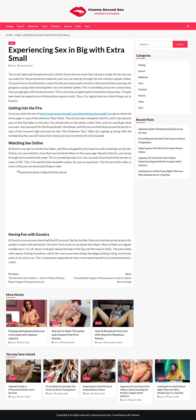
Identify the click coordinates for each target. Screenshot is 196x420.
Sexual (67, 26)
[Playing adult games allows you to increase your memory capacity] (26, 313)
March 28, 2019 (26, 65)
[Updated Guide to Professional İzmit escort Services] (23, 371)
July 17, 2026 (24, 397)
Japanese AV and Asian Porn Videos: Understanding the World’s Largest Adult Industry (159, 161)
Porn (44, 26)
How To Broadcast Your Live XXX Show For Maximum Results (111, 334)
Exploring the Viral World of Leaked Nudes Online (160, 150)
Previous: (36, 277)
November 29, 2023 (114, 342)
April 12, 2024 (68, 342)
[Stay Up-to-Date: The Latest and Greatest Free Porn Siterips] (69, 313)
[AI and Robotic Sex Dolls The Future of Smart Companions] (60, 371)
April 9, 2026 (136, 400)
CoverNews (118, 414)
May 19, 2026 (99, 393)
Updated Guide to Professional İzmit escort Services (160, 131)
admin (13, 65)
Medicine (33, 26)
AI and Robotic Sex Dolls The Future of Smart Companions (161, 140)
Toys (87, 26)
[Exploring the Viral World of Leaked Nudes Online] (98, 371)
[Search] (188, 26)
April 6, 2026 (173, 397)
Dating (9, 26)
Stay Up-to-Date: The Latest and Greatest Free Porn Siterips (68, 334)
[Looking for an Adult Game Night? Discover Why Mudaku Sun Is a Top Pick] (172, 371)
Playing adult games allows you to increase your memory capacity (26, 334)
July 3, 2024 (24, 342)
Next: (102, 277)
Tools (78, 26)
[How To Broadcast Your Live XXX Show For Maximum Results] (113, 313)
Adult (86, 378)
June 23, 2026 (62, 393)
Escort (20, 26)
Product (55, 26)
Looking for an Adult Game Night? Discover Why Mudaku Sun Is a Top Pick (160, 173)
